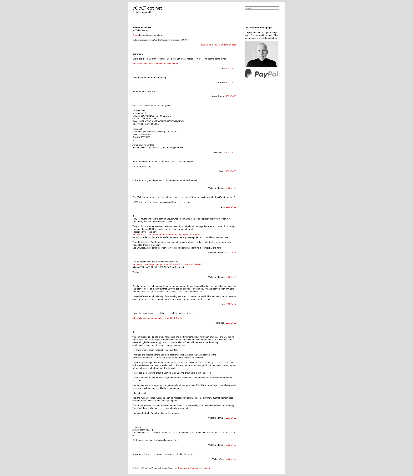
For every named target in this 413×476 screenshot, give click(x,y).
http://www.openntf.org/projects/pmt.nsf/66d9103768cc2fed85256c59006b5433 (168, 264)
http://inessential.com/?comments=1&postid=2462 (156, 63)
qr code (232, 45)
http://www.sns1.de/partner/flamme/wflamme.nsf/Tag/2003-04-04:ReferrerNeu (168, 234)
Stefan (135, 35)
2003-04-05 (231, 323)
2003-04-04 (231, 252)
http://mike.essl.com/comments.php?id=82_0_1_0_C (157, 318)
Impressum (183, 468)
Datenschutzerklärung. (200, 468)
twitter (224, 45)
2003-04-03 (206, 45)
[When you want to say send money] (261, 77)
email (215, 45)
